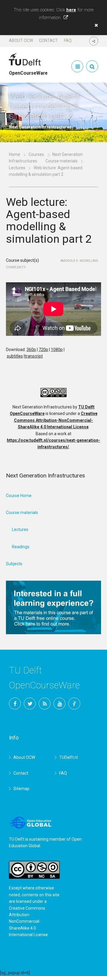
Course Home (19, 495)
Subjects (14, 563)
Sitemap (21, 788)
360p (31, 349)
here (71, 9)
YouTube (59, 703)
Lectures (17, 167)
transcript (34, 356)
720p (43, 349)
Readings (20, 546)
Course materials (61, 161)
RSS (45, 703)
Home (14, 154)
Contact (48, 40)
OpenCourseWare (28, 70)
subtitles (15, 356)
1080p (57, 349)
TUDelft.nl (68, 757)
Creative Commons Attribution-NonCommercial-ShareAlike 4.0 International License (55, 420)
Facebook (15, 703)
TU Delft (74, 703)
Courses (36, 154)
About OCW (21, 40)
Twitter (30, 703)
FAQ (68, 40)
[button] (95, 25)
